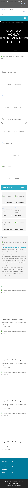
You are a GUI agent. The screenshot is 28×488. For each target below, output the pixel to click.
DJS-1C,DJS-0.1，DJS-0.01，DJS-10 (14, 179)
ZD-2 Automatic (8, 202)
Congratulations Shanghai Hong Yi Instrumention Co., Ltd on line (12, 319)
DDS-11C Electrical (14, 108)
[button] (26, 38)
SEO (19, 485)
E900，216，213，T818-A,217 (14, 155)
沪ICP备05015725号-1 (14, 483)
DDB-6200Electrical (14, 131)
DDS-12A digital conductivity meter (14, 84)
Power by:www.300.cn (12, 485)
